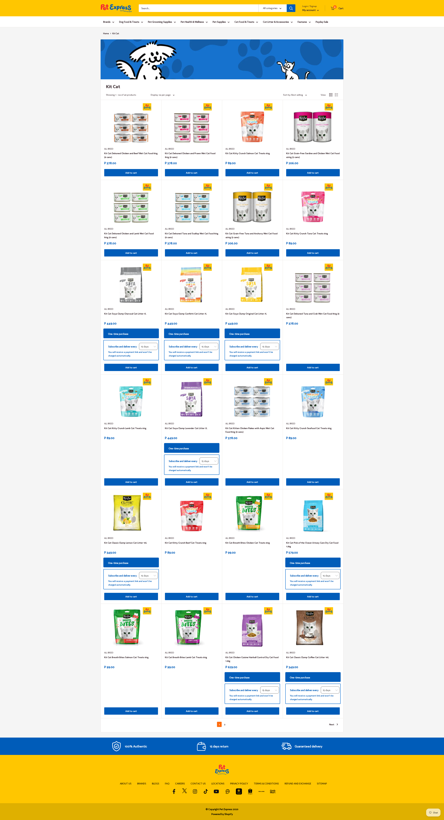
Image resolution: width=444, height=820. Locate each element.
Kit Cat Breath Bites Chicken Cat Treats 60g (247, 542)
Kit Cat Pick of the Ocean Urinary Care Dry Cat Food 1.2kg (312, 544)
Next (331, 724)
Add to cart (131, 172)
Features (302, 21)
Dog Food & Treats (129, 21)
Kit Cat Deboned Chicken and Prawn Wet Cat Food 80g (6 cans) (190, 155)
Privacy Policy (239, 783)
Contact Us (198, 783)
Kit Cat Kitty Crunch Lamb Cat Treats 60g (125, 428)
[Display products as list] (336, 94)
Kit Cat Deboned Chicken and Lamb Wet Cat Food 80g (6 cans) (129, 235)
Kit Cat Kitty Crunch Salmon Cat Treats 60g (247, 153)
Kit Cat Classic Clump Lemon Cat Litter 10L (125, 542)
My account (309, 9)
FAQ (167, 783)
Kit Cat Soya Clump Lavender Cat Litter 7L (186, 428)
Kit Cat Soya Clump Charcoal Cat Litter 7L (125, 313)
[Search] (291, 8)
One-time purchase (118, 333)
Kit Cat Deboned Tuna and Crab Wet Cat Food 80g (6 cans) (312, 315)
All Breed (108, 149)
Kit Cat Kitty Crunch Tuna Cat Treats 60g (307, 233)
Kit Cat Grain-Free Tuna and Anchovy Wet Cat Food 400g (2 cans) (251, 235)
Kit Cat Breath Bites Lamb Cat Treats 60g (186, 657)
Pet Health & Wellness (192, 21)
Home (106, 33)
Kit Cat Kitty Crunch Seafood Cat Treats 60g (309, 428)
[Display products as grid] (330, 94)
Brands (106, 21)
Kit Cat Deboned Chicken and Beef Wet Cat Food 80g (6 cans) (131, 155)
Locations (217, 783)
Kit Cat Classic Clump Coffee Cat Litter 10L (307, 657)
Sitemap (322, 783)
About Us (125, 783)
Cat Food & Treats (244, 21)
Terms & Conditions (266, 783)
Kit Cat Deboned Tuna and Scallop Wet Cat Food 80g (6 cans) (191, 235)
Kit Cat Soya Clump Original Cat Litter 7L (246, 313)
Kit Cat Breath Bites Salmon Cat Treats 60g (126, 657)
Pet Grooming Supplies (160, 21)
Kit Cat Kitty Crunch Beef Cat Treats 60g (185, 542)
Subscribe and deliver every (122, 346)
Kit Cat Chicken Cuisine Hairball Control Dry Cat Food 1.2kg (252, 659)
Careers (180, 783)
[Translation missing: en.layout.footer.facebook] (174, 791)
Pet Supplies (219, 21)
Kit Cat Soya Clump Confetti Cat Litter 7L (186, 313)
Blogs (155, 783)
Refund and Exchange (298, 783)
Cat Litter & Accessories (276, 21)
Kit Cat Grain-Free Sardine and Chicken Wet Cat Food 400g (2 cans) (313, 155)
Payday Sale (322, 21)
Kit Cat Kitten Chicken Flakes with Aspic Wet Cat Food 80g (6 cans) (249, 430)
